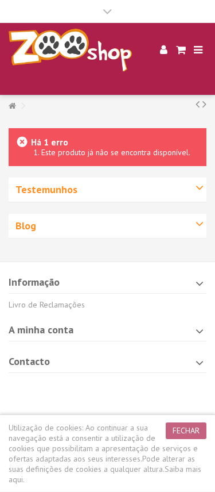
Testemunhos (46, 189)
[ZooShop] (70, 50)
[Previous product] (198, 104)
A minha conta (41, 329)
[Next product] (204, 104)
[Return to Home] (12, 106)
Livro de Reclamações (47, 304)
